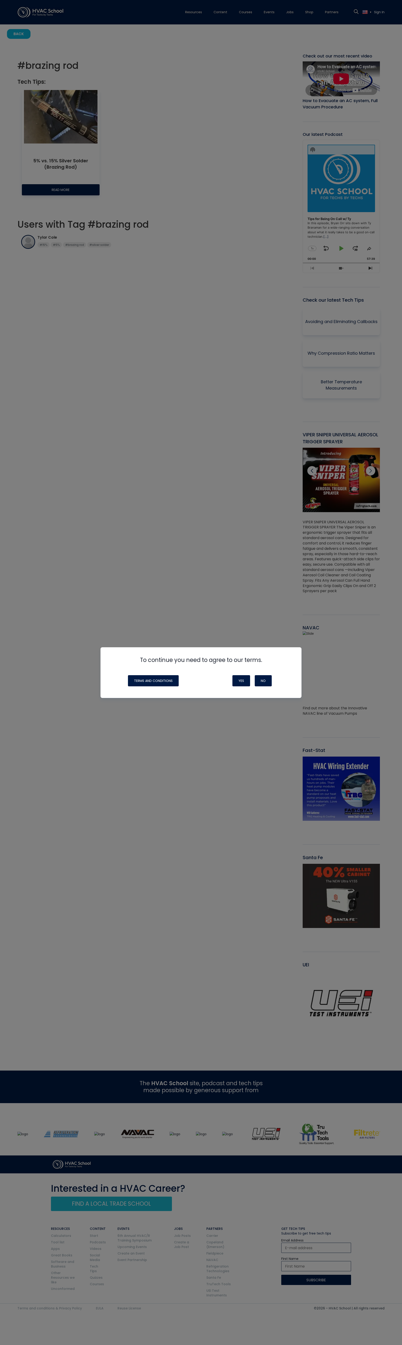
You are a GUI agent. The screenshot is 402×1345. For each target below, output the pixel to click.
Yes (241, 680)
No (263, 680)
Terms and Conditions (153, 680)
